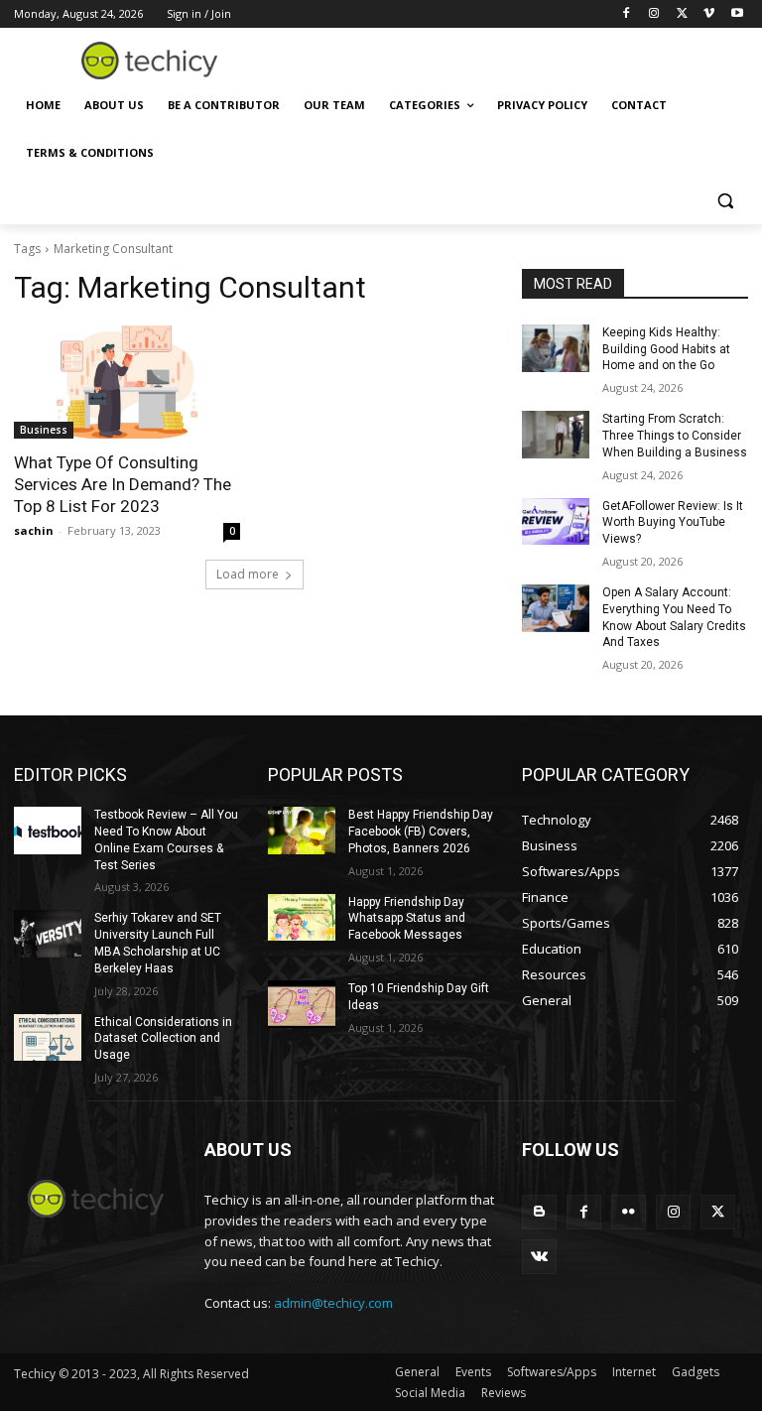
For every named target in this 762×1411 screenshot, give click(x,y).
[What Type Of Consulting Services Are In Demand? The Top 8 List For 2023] (127, 382)
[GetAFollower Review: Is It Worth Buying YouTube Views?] (555, 522)
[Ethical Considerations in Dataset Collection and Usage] (47, 1038)
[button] (724, 201)
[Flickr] (628, 1212)
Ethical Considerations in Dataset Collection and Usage (163, 1039)
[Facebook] (626, 14)
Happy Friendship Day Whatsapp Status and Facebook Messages (406, 919)
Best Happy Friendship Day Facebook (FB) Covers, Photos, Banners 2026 (420, 831)
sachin (34, 530)
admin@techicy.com (333, 1303)
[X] (682, 14)
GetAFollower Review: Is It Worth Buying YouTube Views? (672, 523)
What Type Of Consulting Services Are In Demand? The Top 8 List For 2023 (122, 484)
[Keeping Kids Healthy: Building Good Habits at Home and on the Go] (555, 348)
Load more (247, 574)
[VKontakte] (539, 1256)
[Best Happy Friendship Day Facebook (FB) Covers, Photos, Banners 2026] (301, 830)
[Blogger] (539, 1212)
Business (43, 430)
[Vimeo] (709, 14)
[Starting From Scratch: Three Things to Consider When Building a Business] (555, 434)
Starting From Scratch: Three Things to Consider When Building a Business (674, 435)
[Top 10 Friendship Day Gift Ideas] (301, 1004)
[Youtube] (736, 14)
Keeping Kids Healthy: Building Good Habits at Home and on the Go (666, 349)
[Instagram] (654, 14)
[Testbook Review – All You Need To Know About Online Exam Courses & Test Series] (47, 830)
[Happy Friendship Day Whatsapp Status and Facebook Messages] (301, 918)
